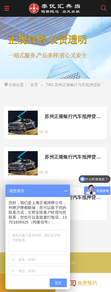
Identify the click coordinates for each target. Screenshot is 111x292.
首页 (34, 84)
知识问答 (17, 131)
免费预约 (87, 282)
